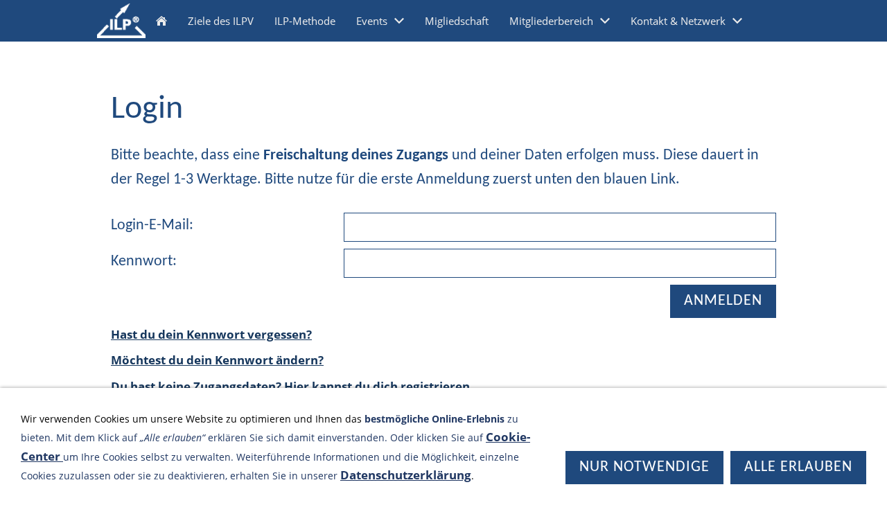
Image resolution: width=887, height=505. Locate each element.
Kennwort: (144, 261)
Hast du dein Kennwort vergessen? (211, 334)
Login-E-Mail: (152, 225)
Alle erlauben (798, 467)
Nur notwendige (644, 467)
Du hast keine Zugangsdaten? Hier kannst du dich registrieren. (292, 386)
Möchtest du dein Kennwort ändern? (217, 360)
